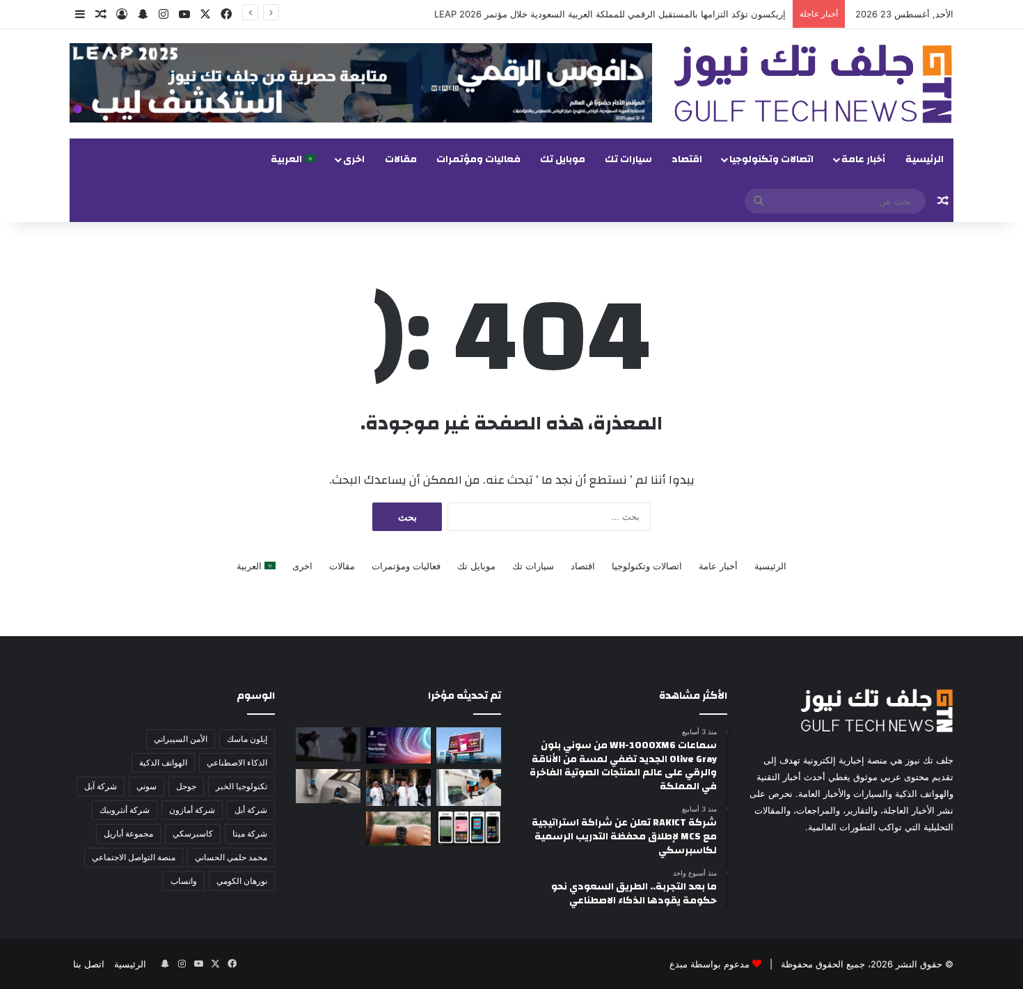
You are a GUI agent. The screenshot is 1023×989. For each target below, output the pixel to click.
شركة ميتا (249, 833)
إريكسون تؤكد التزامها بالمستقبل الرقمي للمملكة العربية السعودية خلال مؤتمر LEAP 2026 (610, 13)
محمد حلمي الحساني (231, 857)
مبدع (678, 964)
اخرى (354, 159)
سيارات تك (628, 159)
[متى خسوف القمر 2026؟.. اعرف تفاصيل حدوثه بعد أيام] (328, 744)
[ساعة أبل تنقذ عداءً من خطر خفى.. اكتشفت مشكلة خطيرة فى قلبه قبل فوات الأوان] (398, 829)
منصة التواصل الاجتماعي (133, 857)
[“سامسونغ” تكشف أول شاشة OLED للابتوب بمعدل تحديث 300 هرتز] (468, 787)
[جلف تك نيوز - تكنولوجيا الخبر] (813, 84)
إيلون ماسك (247, 739)
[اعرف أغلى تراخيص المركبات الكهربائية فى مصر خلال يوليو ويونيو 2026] (328, 786)
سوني (146, 786)
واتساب (183, 881)
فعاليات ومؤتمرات (478, 159)
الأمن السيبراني (180, 739)
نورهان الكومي (241, 881)
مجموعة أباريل (128, 833)
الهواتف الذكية (163, 762)
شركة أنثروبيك (125, 810)
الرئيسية (924, 159)
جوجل (186, 786)
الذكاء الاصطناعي (237, 762)
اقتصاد (687, 159)
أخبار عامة (863, 159)
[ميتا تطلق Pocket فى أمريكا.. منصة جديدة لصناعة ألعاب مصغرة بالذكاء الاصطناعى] (468, 829)
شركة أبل (251, 810)
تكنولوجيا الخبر (241, 786)
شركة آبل (100, 786)
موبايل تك (562, 159)
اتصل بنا (88, 964)
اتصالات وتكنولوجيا (771, 159)
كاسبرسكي (193, 833)
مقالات (401, 159)
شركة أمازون (192, 810)
